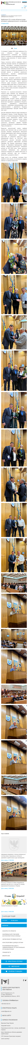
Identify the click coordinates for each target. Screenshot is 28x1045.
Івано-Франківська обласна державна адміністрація (11, 1032)
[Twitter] (26, 6)
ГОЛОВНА (3, 14)
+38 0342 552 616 (5, 1003)
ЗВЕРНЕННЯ (15, 966)
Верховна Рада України (7, 1023)
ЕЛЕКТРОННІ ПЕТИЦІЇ (15, 961)
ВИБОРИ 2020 (6, 955)
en (25, 8)
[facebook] (14, 48)
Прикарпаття (6, 952)
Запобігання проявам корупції (12, 939)
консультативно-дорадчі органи (12, 942)
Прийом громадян (15, 971)
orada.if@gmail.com (6, 1011)
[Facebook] (24, 6)
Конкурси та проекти (9, 931)
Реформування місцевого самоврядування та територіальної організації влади (13, 947)
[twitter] (16, 48)
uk (22, 8)
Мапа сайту (6, 1015)
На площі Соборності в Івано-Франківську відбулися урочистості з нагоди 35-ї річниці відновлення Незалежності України (12, 884)
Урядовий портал (5, 1025)
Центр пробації (5, 1038)
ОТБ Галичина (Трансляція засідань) (11, 1036)
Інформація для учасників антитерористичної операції (11, 935)
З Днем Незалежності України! (9, 906)
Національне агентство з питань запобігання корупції (13, 1028)
